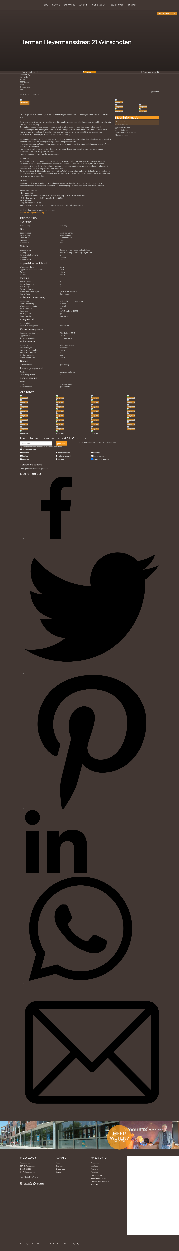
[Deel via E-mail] (92, 1119)
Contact (132, 5)
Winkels (96, 453)
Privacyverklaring (69, 1244)
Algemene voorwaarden (85, 1244)
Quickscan (95, 1184)
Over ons (56, 5)
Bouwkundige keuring (99, 1178)
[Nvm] (21, 1183)
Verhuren (94, 1169)
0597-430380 (120, 121)
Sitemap (59, 1244)
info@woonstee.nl (122, 124)
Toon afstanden (29, 449)
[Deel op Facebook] (56, 538)
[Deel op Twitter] (92, 673)
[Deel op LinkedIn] (56, 872)
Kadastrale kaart (123, 128)
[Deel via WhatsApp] (80, 984)
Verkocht (83, 5)
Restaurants (98, 456)
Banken (61, 459)
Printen (156, 92)
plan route (61, 443)
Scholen (25, 453)
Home (45, 5)
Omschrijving (25, 74)
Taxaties (94, 1172)
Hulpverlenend (64, 456)
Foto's (22, 79)
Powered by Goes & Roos (28, 1244)
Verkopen (95, 1163)
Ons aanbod (69, 5)
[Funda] (28, 1183)
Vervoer (25, 459)
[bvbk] (38, 1183)
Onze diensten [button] (98, 5)
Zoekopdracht (117, 5)
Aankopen (95, 1166)
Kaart (22, 89)
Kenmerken (24, 77)
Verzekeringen (96, 1175)
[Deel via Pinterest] (92, 809)
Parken (25, 456)
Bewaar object (90, 72)
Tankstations (64, 453)
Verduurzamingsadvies (100, 1181)
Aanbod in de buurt (101, 459)
